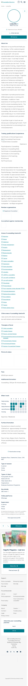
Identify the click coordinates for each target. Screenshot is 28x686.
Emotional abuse (7, 269)
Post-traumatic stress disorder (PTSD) (14, 288)
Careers (16, 608)
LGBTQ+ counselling (9, 275)
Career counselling (8, 261)
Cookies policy (17, 611)
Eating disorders (7, 266)
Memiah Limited (19, 678)
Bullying (5, 255)
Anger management (8, 244)
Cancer (5, 258)
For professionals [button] (6, 591)
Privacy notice (5, 615)
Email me (14, 37)
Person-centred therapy (10, 334)
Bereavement (7, 250)
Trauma (5, 305)
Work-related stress (8, 307)
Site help (15, 584)
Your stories (4, 584)
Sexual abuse (6, 299)
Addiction (6, 242)
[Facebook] (7, 652)
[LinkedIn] (20, 652)
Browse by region (18, 581)
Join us (3, 594)
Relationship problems (9, 294)
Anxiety (5, 247)
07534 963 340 (14, 33)
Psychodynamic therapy (9, 341)
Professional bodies (18, 596)
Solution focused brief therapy (11, 346)
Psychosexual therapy (9, 343)
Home (2, 6)
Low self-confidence (9, 277)
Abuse (5, 239)
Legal (2, 613)
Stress (5, 302)
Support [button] (3, 578)
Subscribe (14, 566)
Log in (15, 594)
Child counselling (8, 328)
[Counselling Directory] (8, 2)
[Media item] (7, 360)
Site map (3, 586)
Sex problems (7, 297)
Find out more (14, 570)
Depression (6, 264)
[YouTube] (17, 652)
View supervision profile (14, 517)
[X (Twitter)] (14, 652)
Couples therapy (7, 331)
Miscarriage (6, 283)
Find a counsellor (6, 581)
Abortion (5, 236)
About (3, 608)
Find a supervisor (6, 596)
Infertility (5, 272)
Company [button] (4, 605)
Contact (3, 611)
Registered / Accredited (10, 211)
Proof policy (4, 600)
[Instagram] (10, 652)
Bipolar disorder (7, 253)
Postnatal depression (9, 291)
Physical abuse (7, 286)
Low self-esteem (8, 280)
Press (14, 613)
